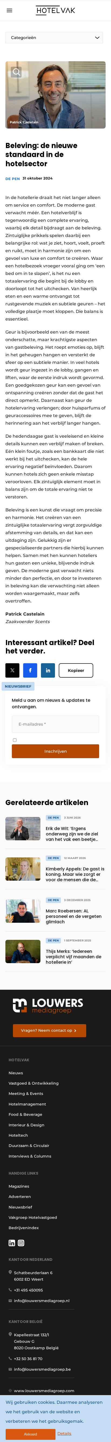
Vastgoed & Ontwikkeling (34, 1083)
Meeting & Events (26, 1093)
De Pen (12, 179)
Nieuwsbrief (20, 1207)
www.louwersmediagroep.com (44, 1390)
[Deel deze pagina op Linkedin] (48, 670)
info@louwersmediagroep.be (42, 1369)
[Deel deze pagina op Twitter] (12, 670)
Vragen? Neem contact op (46, 1030)
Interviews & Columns (30, 1156)
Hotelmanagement (27, 1104)
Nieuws (16, 1073)
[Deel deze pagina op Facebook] (30, 670)
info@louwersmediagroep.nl (42, 1300)
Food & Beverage (25, 1114)
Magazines (19, 1186)
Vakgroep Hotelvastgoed (33, 1217)
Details (64, 1433)
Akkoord (30, 1434)
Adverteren (20, 1196)
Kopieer (76, 670)
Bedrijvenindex (24, 1227)
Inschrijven (55, 751)
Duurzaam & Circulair (29, 1145)
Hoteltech (18, 1135)
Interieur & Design (26, 1125)
